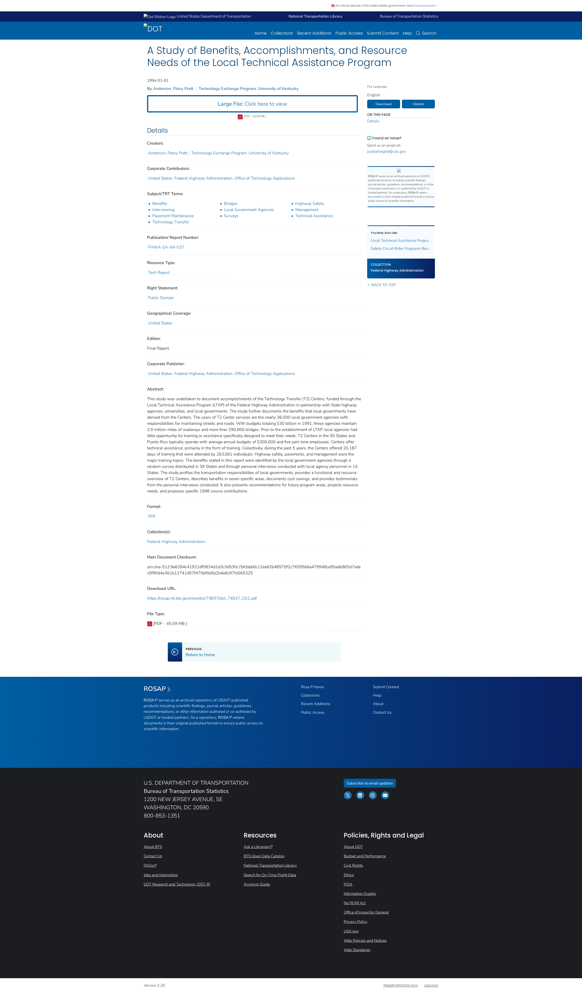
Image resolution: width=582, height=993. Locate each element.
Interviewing (163, 209)
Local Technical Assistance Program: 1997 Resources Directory (401, 240)
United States (160, 323)
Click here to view (252, 103)
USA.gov (351, 931)
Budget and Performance (365, 856)
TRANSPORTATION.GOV (400, 985)
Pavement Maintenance (173, 216)
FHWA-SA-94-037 (166, 247)
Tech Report (159, 272)
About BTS (153, 846)
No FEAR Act (355, 903)
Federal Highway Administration (176, 541)
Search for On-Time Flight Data (270, 875)
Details (373, 121)
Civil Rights (353, 865)
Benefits (159, 203)
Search (429, 33)
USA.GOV (431, 985)
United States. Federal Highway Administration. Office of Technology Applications (221, 178)
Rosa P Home (312, 687)
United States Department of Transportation (213, 16)
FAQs (148, 865)
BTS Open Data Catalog (264, 856)
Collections (282, 33)
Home (261, 33)
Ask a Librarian (256, 846)
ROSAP (155, 689)
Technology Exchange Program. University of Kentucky (249, 88)
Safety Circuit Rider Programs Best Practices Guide (401, 248)
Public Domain (161, 297)
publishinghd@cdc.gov (386, 151)
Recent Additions (314, 33)
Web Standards (357, 949)
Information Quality (360, 893)
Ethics (349, 875)
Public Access (349, 33)
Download (383, 104)
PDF (152, 516)
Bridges (231, 203)
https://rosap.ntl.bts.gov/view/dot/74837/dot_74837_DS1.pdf (202, 598)
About (378, 703)
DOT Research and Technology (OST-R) (177, 884)
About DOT (353, 846)
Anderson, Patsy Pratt (173, 88)
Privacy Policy (355, 921)
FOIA (348, 884)
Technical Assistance (314, 216)
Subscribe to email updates (370, 783)
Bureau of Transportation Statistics (409, 16)
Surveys (231, 216)
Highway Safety (309, 203)
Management (307, 209)
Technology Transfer (170, 222)
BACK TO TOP (383, 285)
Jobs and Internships (161, 875)
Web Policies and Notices (365, 940)
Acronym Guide (257, 884)
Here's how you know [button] (420, 6)
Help (407, 33)
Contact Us (382, 712)
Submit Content (383, 33)
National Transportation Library (270, 865)
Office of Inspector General (366, 912)
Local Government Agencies (249, 209)
